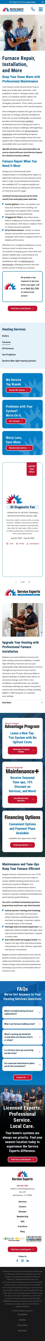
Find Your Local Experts (21, 308)
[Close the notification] (43, 2)
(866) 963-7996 (32, 288)
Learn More (31, 2)
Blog (22, 1231)
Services (22, 1201)
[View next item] (29, 582)
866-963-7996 (22, 1186)
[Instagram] (22, 1260)
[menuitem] (5, 336)
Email (21, 543)
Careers (22, 1206)
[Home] (13, 9)
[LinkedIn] (27, 1260)
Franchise (22, 1226)
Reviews (22, 1211)
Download (34, 543)
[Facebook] (17, 1260)
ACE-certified (27, 121)
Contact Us (21, 1077)
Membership (22, 1216)
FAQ (22, 1221)
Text (11, 543)
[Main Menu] (41, 9)
